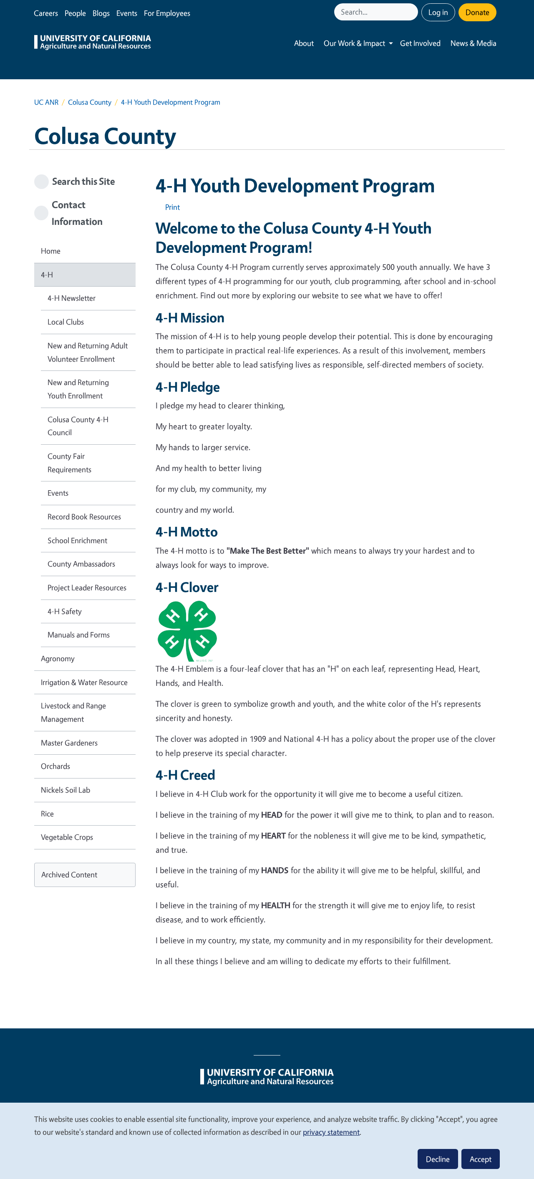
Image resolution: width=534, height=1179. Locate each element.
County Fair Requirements (69, 462)
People (75, 13)
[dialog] (267, 1140)
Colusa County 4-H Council (78, 426)
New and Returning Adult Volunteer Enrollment (88, 352)
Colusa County (89, 102)
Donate (477, 12)
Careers (46, 13)
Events (126, 13)
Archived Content (69, 874)
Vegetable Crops (67, 837)
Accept (480, 1159)
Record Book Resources (84, 516)
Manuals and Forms (79, 635)
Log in (438, 12)
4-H (47, 275)
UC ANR (46, 102)
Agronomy (58, 658)
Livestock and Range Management (73, 712)
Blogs (101, 13)
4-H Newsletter (72, 298)
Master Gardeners (69, 743)
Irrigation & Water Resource (84, 682)
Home (50, 251)
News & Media (473, 43)
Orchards (55, 766)
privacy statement (331, 1132)
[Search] (412, 11)
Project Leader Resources (87, 587)
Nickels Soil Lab (65, 790)
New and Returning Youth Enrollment (78, 389)
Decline (438, 1159)
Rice (47, 814)
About (304, 43)
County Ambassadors (81, 564)
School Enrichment (77, 540)
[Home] (92, 43)
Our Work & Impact (354, 43)
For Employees (167, 13)
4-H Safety (65, 611)
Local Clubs (66, 322)
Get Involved (420, 43)
